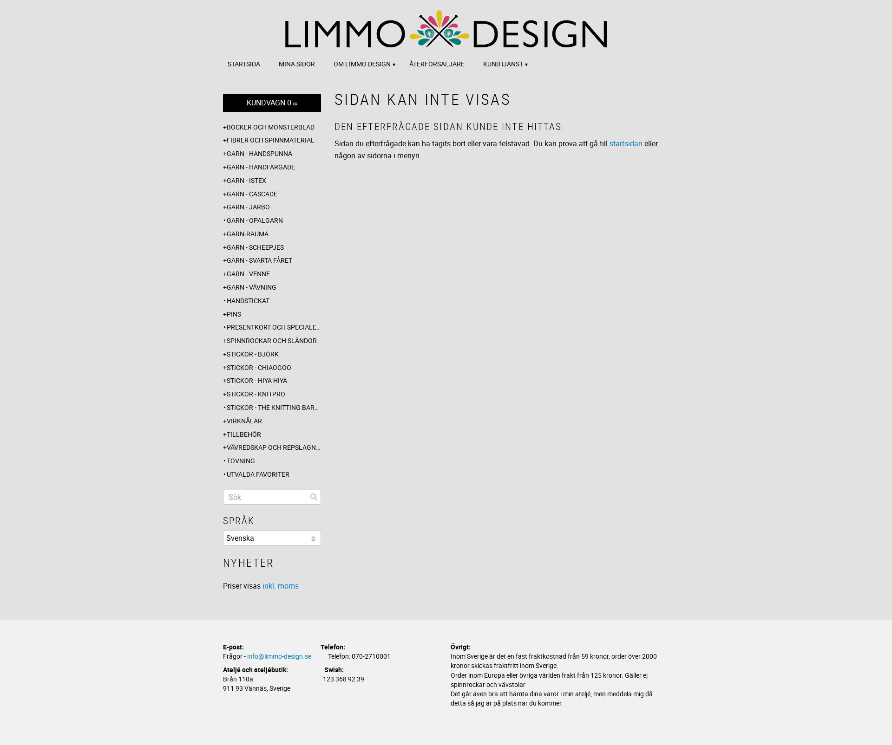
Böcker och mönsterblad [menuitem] (271, 127)
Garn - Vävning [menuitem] (251, 287)
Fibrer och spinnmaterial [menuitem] (271, 140)
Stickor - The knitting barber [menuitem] (274, 407)
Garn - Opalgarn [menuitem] (255, 220)
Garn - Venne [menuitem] (248, 273)
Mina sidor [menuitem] (297, 63)
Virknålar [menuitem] (244, 420)
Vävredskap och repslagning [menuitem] (274, 447)
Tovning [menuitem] (241, 460)
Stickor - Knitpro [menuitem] (256, 393)
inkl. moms (280, 586)
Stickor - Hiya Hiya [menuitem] (257, 380)
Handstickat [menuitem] (248, 300)
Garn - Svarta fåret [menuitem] (259, 260)
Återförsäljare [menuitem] (437, 63)
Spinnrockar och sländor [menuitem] (272, 340)
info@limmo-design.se (279, 656)
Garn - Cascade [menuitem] (252, 193)
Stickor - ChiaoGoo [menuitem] (259, 367)
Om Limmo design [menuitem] (362, 63)
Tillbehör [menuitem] (244, 434)
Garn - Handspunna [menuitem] (259, 153)
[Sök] (314, 497)
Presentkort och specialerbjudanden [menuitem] (274, 327)
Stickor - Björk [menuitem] (253, 354)
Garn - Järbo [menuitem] (248, 206)
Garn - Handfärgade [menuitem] (261, 166)
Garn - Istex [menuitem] (246, 180)
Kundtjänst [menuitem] (503, 63)
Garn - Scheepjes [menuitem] (255, 247)
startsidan (626, 143)
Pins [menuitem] (234, 314)
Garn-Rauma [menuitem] (248, 233)
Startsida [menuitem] (244, 63)
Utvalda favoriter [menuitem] (258, 474)
